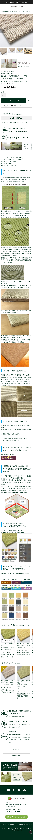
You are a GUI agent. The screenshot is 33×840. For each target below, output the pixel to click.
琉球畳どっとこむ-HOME (7, 11)
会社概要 (3, 824)
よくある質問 (26, 585)
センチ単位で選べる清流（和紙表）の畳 (12, 532)
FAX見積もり (26, 580)
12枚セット (28, 11)
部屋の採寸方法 (6, 585)
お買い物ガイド (16, 749)
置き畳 (15, 11)
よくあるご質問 (16, 756)
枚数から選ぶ (21, 11)
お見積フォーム (16, 580)
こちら (29, 122)
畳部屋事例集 (16, 585)
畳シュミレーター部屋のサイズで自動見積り (14, 492)
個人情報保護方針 (12, 824)
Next (31, 31)
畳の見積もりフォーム (7, 454)
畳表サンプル (6, 580)
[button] (1, 640)
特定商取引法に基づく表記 (25, 824)
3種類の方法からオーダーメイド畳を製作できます (16, 573)
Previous (2, 31)
